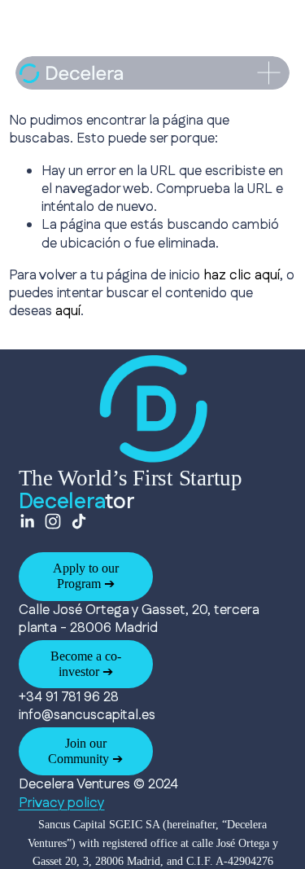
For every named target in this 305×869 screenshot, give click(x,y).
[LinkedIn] (27, 521)
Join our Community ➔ (85, 751)
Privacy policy (62, 803)
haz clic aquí (241, 275)
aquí (68, 311)
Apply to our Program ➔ (86, 575)
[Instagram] (53, 521)
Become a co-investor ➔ (85, 663)
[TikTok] (79, 521)
